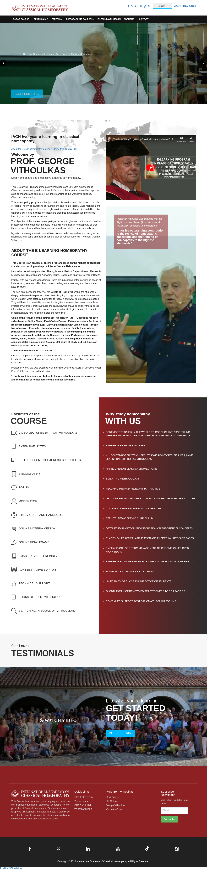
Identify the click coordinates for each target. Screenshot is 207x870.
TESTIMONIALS (41, 19)
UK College (112, 801)
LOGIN (177, 5)
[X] (132, 6)
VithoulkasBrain (114, 809)
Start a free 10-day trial (64, 149)
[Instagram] (149, 6)
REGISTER (189, 5)
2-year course (81, 801)
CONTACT (143, 19)
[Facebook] (128, 6)
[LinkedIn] (136, 6)
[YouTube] (141, 6)
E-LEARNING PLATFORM (109, 19)
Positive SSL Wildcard (11, 868)
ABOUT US (129, 19)
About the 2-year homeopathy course (30, 149)
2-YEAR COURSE (21, 19)
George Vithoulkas (115, 805)
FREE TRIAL (57, 19)
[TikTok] (145, 6)
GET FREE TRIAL (27, 63)
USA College (112, 797)
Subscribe (169, 819)
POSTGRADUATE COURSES (79, 19)
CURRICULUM (82, 805)
